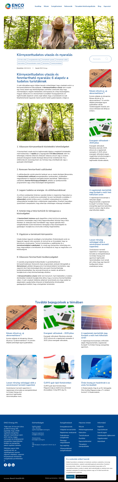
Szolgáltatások (56, 6)
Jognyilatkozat (102, 430)
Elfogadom (70, 476)
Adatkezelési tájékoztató (106, 435)
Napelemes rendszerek (68, 432)
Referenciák (68, 6)
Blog (99, 6)
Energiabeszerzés (66, 427)
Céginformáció (102, 438)
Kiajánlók (100, 427)
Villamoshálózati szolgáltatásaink (66, 449)
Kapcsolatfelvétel (85, 441)
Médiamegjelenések (86, 430)
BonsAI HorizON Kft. (17, 478)
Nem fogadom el (81, 476)
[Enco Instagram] (9, 464)
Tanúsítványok (84, 435)
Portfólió (82, 438)
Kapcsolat (107, 6)
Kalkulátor (82, 432)
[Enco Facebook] (5, 464)
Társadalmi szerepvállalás (84, 445)
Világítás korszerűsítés (68, 430)
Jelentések (101, 441)
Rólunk (46, 6)
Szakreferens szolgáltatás (64, 436)
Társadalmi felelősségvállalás (85, 6)
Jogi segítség (64, 445)
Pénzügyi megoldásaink (65, 441)
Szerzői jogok (102, 432)
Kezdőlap (38, 6)
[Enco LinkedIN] (13, 464)
